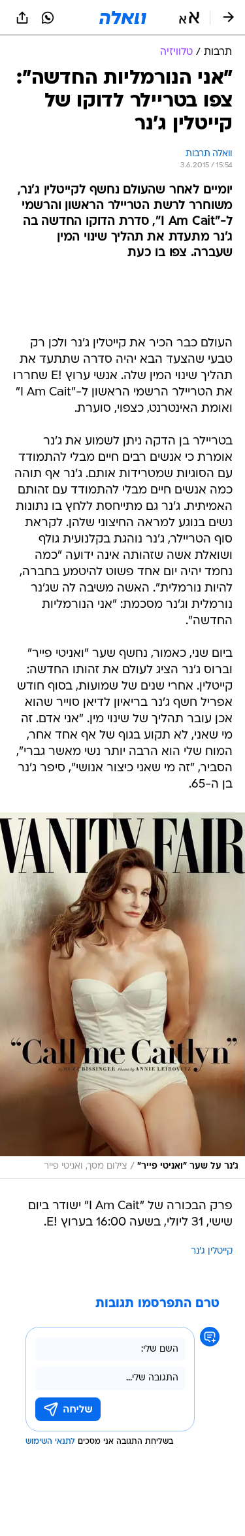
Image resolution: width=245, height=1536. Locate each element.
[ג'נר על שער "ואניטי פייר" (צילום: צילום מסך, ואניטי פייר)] (122, 995)
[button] (189, 18)
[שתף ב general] (22, 17)
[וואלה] (122, 17)
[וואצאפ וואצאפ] (47, 17)
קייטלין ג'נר (212, 1251)
